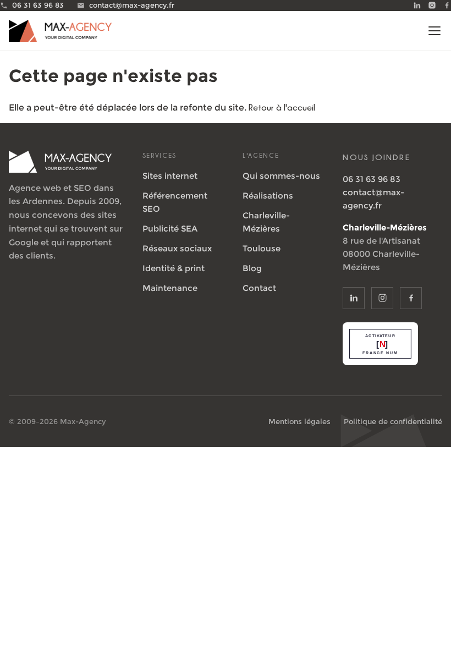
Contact (259, 288)
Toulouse (261, 248)
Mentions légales (299, 421)
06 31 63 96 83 (371, 179)
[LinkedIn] (417, 5)
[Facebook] (447, 5)
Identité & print (173, 268)
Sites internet (169, 175)
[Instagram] (432, 5)
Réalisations (268, 195)
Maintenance (169, 288)
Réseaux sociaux (177, 248)
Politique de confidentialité (393, 421)
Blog (252, 268)
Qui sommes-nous (281, 175)
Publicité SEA (169, 228)
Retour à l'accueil (282, 107)
